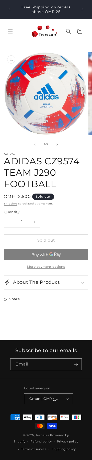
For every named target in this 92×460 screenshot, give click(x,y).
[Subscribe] (76, 364)
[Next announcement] (82, 9)
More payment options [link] (46, 266)
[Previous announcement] (9, 9)
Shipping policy (64, 449)
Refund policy (41, 441)
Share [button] (14, 299)
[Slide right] (57, 144)
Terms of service (34, 449)
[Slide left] (34, 144)
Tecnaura (42, 435)
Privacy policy (67, 441)
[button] (10, 31)
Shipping (10, 203)
